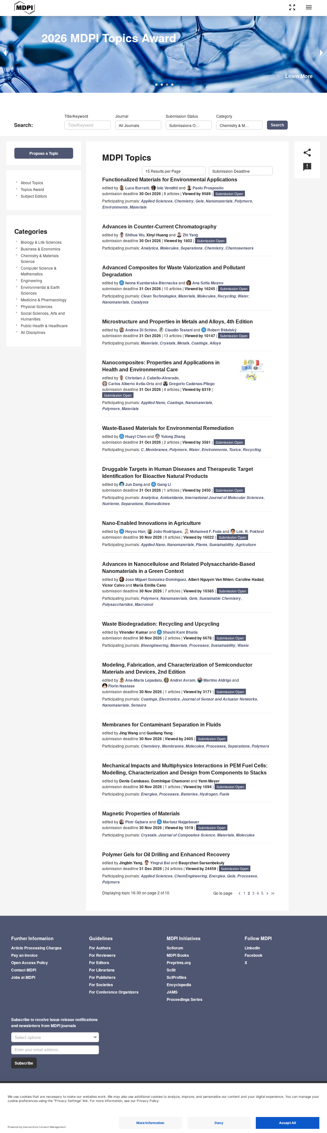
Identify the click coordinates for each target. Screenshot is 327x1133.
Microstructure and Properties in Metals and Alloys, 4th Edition (177, 321)
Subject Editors (34, 196)
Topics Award (32, 189)
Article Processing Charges (36, 948)
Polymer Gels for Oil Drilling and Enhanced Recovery (166, 854)
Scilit (171, 970)
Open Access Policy (29, 962)
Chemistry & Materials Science (40, 258)
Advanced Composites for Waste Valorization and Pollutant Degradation (173, 271)
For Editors (99, 962)
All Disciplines (33, 332)
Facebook (253, 955)
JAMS (172, 992)
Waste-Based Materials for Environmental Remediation (168, 428)
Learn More (299, 76)
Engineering (31, 280)
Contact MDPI (23, 970)
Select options (28, 1037)
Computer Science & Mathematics (39, 270)
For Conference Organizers (114, 992)
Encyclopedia (179, 984)
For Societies (101, 984)
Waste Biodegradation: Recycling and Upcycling (160, 624)
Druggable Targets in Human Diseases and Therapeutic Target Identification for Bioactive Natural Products (177, 472)
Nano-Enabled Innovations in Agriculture (151, 523)
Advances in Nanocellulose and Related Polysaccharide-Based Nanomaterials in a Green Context (178, 567)
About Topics (32, 182)
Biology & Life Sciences (41, 242)
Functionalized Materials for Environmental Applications (169, 179)
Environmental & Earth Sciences (40, 290)
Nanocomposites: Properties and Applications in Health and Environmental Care (161, 366)
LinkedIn (252, 948)
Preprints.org (179, 962)
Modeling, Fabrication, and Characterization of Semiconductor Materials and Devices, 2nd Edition (177, 668)
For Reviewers (102, 955)
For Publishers (102, 977)
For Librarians (102, 970)
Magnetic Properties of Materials (141, 813)
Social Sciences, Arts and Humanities (43, 315)
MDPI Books (178, 955)
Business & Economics (40, 248)
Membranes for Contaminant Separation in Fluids (161, 724)
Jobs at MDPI (23, 977)
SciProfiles (176, 977)
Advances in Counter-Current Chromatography (159, 226)
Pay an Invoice (24, 955)
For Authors (100, 948)
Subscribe (24, 1063)
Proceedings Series (184, 999)
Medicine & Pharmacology (43, 299)
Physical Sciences (36, 306)
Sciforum (175, 948)
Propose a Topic (43, 153)
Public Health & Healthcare (44, 325)
